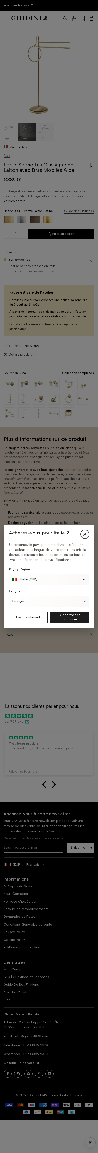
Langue (14, 591)
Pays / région (19, 569)
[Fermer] (85, 534)
